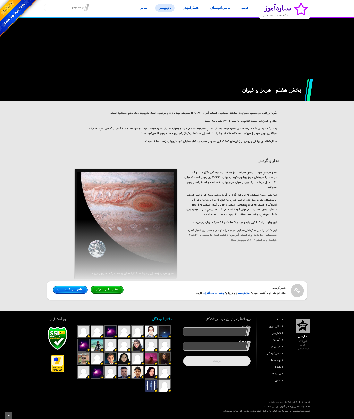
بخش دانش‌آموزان (213, 293)
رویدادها (276, 374)
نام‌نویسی (165, 8)
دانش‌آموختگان (220, 8)
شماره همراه (245, 341)
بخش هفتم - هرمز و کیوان (271, 90)
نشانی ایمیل (243, 326)
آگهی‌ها (277, 340)
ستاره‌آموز (277, 9)
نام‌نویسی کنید (73, 289)
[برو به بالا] (8, 415)
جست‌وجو (276, 347)
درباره (244, 8)
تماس (143, 8)
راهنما (278, 367)
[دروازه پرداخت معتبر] (57, 371)
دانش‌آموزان (191, 8)
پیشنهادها (276, 360)
